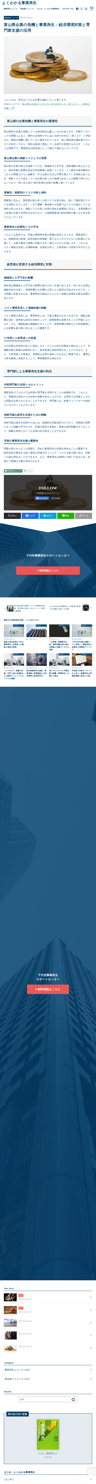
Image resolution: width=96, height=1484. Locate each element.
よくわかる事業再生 (19, 3)
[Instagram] (86, 9)
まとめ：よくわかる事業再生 (48, 9)
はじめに (9, 1479)
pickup (28, 471)
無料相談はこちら (48, 570)
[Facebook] (77, 9)
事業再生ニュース (10, 9)
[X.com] (81, 9)
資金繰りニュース (27, 9)
